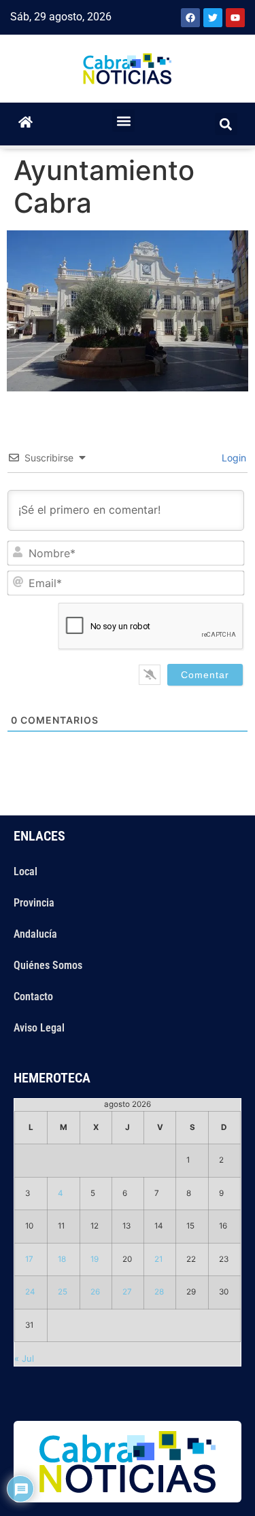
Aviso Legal (39, 1027)
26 (95, 1292)
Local (25, 871)
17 (29, 1259)
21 (158, 1259)
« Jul (24, 1358)
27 (127, 1292)
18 (62, 1259)
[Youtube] (235, 17)
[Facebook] (190, 17)
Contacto (33, 996)
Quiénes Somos (48, 965)
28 (159, 1292)
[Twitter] (212, 17)
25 (62, 1292)
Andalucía (35, 934)
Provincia (34, 902)
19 (94, 1259)
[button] (123, 120)
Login (232, 457)
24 (30, 1292)
